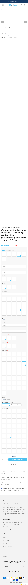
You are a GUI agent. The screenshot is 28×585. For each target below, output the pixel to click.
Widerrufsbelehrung (8, 546)
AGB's (4, 537)
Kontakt (5, 556)
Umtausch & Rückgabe (8, 543)
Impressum (5, 553)
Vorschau (14, 456)
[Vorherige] (2, 22)
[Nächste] (25, 22)
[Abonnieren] (23, 566)
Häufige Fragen (6, 540)
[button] (2, 5)
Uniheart (10, 582)
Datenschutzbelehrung (8, 549)
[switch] (3, 250)
